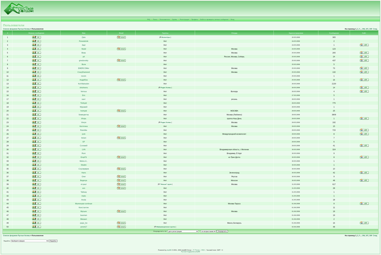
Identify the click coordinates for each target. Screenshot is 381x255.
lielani (83, 138)
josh (83, 134)
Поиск (155, 19)
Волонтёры (165, 37)
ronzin (83, 76)
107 (367, 29)
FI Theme (196, 250)
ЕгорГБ (84, 157)
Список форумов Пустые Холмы (16, 29)
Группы (174, 19)
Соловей (83, 146)
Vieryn (83, 122)
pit (84, 57)
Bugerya (83, 180)
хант (84, 99)
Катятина (84, 126)
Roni (84, 153)
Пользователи (165, 19)
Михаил (83, 219)
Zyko (84, 37)
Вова (84, 53)
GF (83, 142)
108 (370, 29)
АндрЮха (84, 80)
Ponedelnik (83, 41)
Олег (84, 177)
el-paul (83, 184)
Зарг (84, 45)
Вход (232, 19)
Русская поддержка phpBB (190, 251)
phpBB (169, 250)
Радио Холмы (165, 87)
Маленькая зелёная (83, 204)
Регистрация (184, 19)
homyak (84, 111)
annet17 (83, 227)
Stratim (83, 165)
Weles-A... (84, 161)
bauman (83, 215)
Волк (84, 64)
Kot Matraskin (83, 84)
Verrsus (84, 91)
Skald (83, 49)
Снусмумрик (84, 169)
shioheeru (84, 88)
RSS (203, 250)
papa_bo (83, 223)
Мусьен (84, 211)
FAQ (148, 19)
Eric (83, 95)
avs (83, 188)
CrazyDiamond (84, 72)
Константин (84, 207)
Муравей (83, 107)
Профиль (194, 19)
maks (84, 196)
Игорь (83, 119)
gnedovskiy (83, 61)
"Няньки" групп (166, 184)
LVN (83, 149)
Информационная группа (165, 227)
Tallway (84, 192)
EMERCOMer (83, 68)
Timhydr (83, 103)
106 (363, 29)
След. (375, 29)
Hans (84, 173)
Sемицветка (84, 115)
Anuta (83, 200)
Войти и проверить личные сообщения (214, 19)
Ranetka (83, 130)
